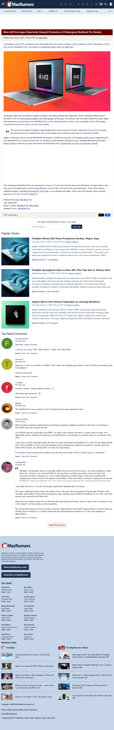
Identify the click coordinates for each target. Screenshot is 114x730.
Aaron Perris (28, 634)
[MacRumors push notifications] (87, 4)
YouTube (10, 647)
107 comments (11, 215)
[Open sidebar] (111, 5)
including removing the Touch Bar (34, 191)
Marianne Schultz (30, 615)
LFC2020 (19, 383)
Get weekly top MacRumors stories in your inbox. (57, 222)
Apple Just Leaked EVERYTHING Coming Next (34, 666)
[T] (7, 369)
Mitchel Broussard (8, 606)
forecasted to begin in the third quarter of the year (42, 118)
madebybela (20, 462)
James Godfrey (21, 419)
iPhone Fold (26, 11)
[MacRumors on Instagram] (65, 4)
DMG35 (18, 403)
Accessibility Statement (9, 713)
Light (48, 718)
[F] (7, 348)
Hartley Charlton (71, 242)
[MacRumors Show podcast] (61, 4)
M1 (56, 188)
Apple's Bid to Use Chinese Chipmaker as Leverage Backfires (66, 302)
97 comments (52, 323)
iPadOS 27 (53, 11)
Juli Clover (5, 597)
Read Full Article (38, 260)
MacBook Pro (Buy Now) (28, 205)
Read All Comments (57, 525)
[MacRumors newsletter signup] (96, 4)
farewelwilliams (22, 339)
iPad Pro (33, 194)
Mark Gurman (10, 143)
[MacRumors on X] (74, 4)
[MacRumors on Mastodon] (78, 4)
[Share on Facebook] (107, 215)
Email (3, 592)
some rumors (89, 137)
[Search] (106, 4)
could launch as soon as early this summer (79, 143)
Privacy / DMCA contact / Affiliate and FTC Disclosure (19, 709)
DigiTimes (69, 47)
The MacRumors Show (77, 647)
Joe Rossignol (29, 597)
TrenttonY (19, 359)
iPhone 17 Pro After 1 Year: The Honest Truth (33, 697)
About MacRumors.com (15, 567)
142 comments (53, 291)
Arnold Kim (5, 587)
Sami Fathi (42, 38)
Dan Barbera (5, 625)
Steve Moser (5, 634)
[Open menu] (3, 4)
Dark (52, 718)
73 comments (52, 260)
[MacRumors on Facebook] (70, 4)
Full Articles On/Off (21, 718)
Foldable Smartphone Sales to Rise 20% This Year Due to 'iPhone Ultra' (71, 270)
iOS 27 (40, 11)
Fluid (31, 718)
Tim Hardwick (29, 606)
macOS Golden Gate (72, 11)
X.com (8, 592)
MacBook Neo (92, 11)
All (111, 11)
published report (49, 47)
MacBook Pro (26, 200)
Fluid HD (37, 718)
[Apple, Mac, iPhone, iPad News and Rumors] (20, 7)
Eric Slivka (28, 587)
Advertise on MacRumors (16, 575)
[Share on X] (101, 215)
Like (28, 353)
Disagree (34, 353)
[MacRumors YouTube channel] (83, 4)
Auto (43, 718)
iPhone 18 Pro (9, 11)
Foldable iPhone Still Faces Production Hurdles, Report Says (65, 238)
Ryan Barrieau (29, 625)
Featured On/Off (7, 718)
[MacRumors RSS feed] (92, 4)
